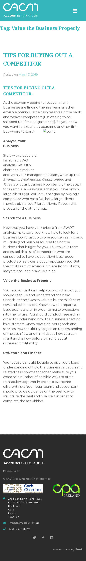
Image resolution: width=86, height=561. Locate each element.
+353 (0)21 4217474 (19, 528)
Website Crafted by (63, 549)
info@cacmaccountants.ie (24, 522)
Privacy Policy (11, 470)
